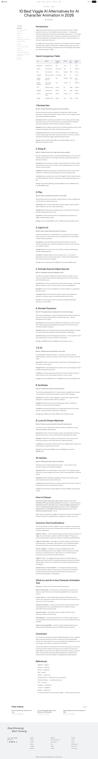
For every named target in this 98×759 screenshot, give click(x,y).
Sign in (89, 1)
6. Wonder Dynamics (21, 41)
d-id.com (44, 682)
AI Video (31, 741)
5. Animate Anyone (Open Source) (23, 39)
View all (84, 707)
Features (38, 1)
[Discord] (14, 741)
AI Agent (52, 6)
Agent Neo (32, 748)
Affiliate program (74, 744)
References (19, 59)
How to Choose (20, 50)
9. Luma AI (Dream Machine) (22, 46)
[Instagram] (16, 741)
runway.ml (46, 667)
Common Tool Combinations (23, 52)
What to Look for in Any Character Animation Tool (24, 55)
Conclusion (19, 57)
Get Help (52, 748)
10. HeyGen (19, 48)
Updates (52, 746)
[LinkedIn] (12, 741)
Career (60, 1)
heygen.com (47, 690)
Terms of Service (74, 748)
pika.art (44, 672)
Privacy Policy (74, 746)
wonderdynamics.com (56, 680)
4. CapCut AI (19, 37)
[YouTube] (9, 741)
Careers (72, 741)
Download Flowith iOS (55, 739)
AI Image (31, 739)
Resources (48, 1)
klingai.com (47, 670)
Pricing (43, 1)
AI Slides (31, 744)
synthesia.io (48, 685)
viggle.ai (46, 665)
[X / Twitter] (7, 741)
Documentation (54, 741)
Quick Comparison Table (22, 29)
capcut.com (47, 675)
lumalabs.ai (47, 687)
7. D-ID (18, 43)
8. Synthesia (19, 44)
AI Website (32, 746)
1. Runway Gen (20, 31)
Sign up (94, 1)
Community (54, 1)
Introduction (19, 28)
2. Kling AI (19, 33)
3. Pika (18, 35)
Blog (51, 744)
